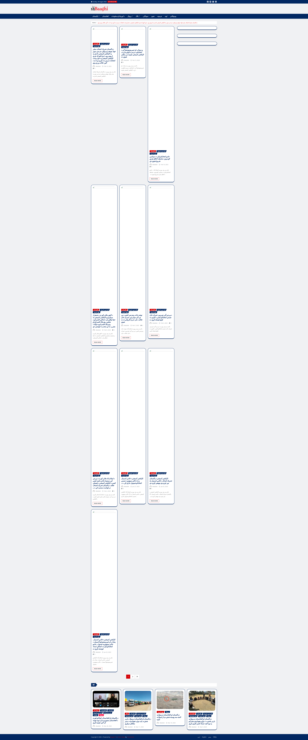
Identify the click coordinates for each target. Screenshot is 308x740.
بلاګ (137, 16)
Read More (97, 80)
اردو (199, 737)
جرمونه (159, 16)
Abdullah (98, 66)
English (204, 737)
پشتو (209, 737)
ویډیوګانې (173, 16)
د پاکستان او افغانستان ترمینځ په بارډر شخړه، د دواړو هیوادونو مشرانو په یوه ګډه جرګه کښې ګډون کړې (202, 721)
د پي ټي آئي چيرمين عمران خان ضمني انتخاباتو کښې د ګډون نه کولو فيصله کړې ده (161, 317)
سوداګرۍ (145, 16)
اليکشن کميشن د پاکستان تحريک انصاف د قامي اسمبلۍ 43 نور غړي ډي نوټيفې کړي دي (161, 480)
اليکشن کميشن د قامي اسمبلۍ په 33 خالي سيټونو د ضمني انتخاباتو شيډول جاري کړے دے (132, 480)
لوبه (166, 16)
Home (94, 22)
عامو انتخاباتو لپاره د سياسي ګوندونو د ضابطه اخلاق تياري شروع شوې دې (160, 158)
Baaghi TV (113, 737)
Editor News (121, 737)
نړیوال (130, 16)
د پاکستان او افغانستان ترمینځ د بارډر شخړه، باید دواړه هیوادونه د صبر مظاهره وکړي (138, 721)
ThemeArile (130, 737)
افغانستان (105, 16)
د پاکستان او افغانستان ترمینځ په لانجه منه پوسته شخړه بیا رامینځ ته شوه (169, 717)
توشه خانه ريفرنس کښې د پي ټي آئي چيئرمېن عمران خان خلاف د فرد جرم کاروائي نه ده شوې (132, 318)
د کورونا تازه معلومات (118, 16)
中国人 (215, 737)
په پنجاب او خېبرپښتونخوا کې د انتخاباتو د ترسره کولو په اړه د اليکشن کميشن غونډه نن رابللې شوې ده (132, 53)
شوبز (152, 16)
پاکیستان (95, 16)
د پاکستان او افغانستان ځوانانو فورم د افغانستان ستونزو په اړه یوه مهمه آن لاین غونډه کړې (105, 720)
